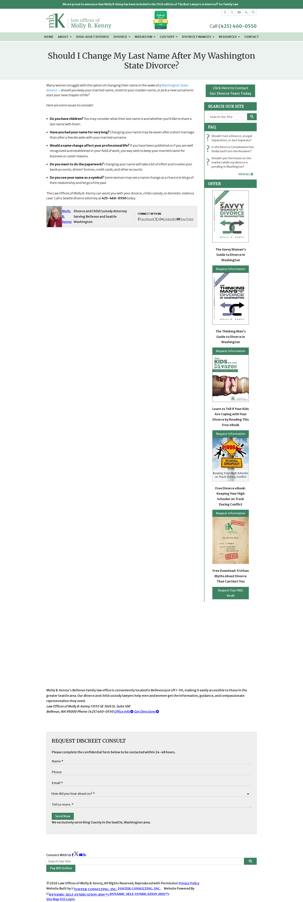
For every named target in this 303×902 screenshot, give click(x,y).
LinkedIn (170, 219)
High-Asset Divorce (92, 36)
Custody (167, 36)
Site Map (52, 899)
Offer (214, 183)
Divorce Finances (197, 36)
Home (48, 36)
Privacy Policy (189, 883)
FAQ (212, 127)
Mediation (144, 36)
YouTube (186, 219)
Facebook (147, 219)
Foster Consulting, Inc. (139, 888)
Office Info (122, 712)
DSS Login (67, 899)
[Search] (253, 12)
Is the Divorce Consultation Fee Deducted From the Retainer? (231, 149)
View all (244, 174)
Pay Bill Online (61, 868)
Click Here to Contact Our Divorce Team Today (230, 91)
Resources (228, 36)
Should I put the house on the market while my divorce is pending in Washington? (229, 162)
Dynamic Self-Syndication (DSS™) (139, 894)
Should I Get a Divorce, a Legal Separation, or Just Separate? (230, 138)
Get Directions (145, 712)
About (63, 36)
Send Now (62, 816)
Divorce (121, 36)
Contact (251, 36)
